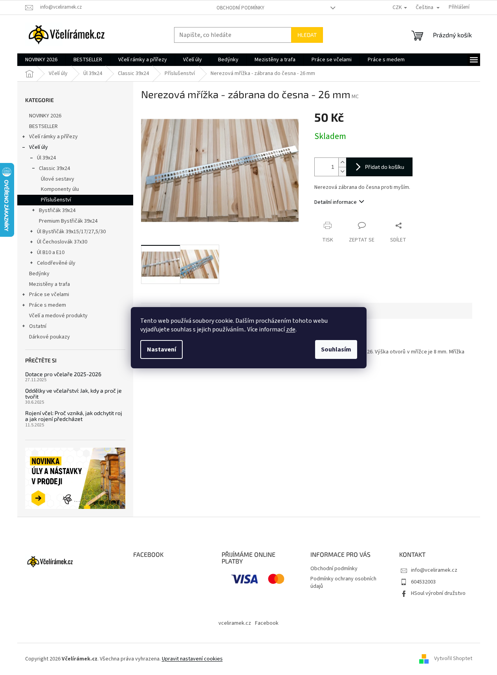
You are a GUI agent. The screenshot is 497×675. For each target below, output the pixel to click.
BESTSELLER (43, 126)
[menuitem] (41, 59)
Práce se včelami (49, 294)
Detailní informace (335, 202)
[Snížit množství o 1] (342, 171)
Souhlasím (336, 349)
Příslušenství (56, 200)
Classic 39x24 (54, 168)
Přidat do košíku (384, 166)
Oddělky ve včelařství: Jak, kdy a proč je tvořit (73, 394)
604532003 (423, 582)
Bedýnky (39, 274)
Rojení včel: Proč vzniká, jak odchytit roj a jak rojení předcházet (73, 416)
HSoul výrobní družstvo (438, 593)
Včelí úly (38, 147)
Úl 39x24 (46, 158)
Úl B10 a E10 (50, 252)
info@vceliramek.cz (434, 570)
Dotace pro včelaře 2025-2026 (63, 374)
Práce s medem (47, 305)
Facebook (267, 623)
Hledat (307, 34)
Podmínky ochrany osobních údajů (343, 582)
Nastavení (161, 349)
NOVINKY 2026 (45, 116)
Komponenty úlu (60, 189)
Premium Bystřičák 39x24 (68, 221)
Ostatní (37, 326)
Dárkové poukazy (49, 337)
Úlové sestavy (57, 179)
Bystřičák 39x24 (57, 210)
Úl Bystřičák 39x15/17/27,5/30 (71, 232)
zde (290, 329)
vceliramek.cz (234, 623)
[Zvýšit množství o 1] (342, 162)
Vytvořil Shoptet (453, 659)
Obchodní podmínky (240, 7)
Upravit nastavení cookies (192, 659)
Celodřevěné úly (56, 263)
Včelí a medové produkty (58, 316)
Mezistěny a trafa (49, 284)
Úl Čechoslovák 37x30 (62, 242)
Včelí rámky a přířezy (53, 137)
